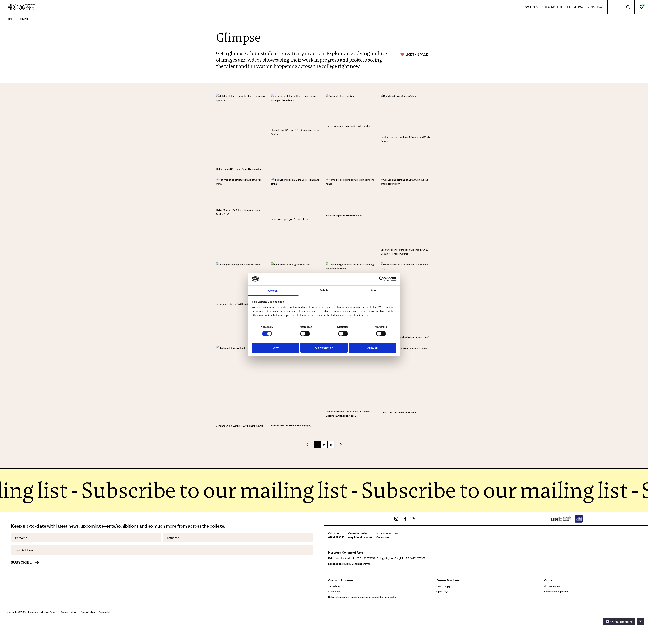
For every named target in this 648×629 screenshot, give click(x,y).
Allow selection (324, 347)
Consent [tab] (273, 290)
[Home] (21, 7)
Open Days (442, 591)
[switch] (305, 333)
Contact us (382, 537)
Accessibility (105, 611)
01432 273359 (336, 537)
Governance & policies (556, 591)
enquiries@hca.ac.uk (360, 537)
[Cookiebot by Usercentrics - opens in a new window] (381, 278)
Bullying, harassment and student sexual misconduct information (362, 596)
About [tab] (374, 290)
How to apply (443, 586)
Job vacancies (552, 586)
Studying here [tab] (552, 7)
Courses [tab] (531, 7)
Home (10, 18)
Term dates (334, 586)
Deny (275, 347)
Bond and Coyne (361, 563)
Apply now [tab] (594, 7)
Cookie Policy (68, 611)
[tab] (614, 7)
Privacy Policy (87, 611)
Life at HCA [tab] (575, 7)
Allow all (372, 347)
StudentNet (334, 591)
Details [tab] (324, 290)
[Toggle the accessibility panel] (641, 622)
